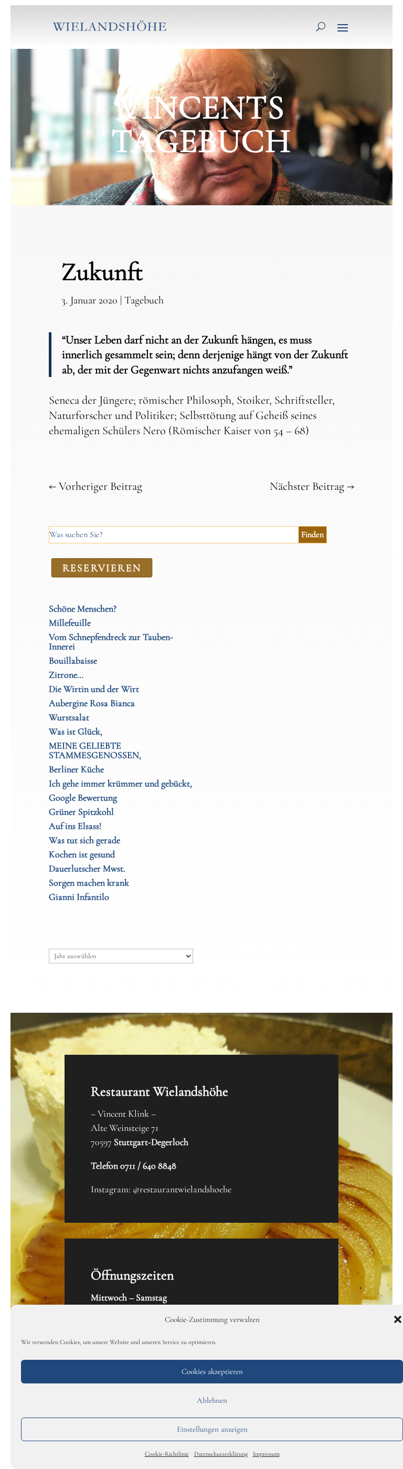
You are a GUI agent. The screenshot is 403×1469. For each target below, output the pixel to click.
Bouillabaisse (73, 660)
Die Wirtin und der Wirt (94, 689)
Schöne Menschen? (82, 608)
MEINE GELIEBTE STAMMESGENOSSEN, (95, 750)
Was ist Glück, (75, 731)
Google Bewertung (83, 797)
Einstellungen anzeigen (212, 1429)
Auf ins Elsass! (75, 826)
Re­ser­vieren (101, 567)
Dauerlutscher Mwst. (87, 868)
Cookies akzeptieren (212, 1371)
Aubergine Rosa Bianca (92, 703)
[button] (398, 1319)
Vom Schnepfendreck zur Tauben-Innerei (111, 641)
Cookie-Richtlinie (167, 1453)
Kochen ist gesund (82, 854)
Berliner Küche (76, 769)
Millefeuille (70, 622)
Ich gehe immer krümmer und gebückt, (120, 783)
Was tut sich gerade (84, 840)
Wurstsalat (69, 717)
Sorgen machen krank (89, 882)
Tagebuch (144, 300)
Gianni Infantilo (79, 897)
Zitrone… (66, 674)
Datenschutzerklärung (221, 1453)
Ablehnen (212, 1400)
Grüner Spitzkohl (81, 811)
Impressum (266, 1453)
